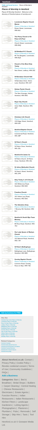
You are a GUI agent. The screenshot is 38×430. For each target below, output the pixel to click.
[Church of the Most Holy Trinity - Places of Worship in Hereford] (7, 70)
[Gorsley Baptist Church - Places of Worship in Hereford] (7, 266)
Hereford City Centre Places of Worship (11, 320)
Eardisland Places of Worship (8, 328)
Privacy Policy (8, 363)
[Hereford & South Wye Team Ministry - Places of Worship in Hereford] (7, 224)
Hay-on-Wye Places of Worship (9, 331)
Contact (28, 360)
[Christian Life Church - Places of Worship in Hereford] (7, 123)
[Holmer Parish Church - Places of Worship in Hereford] (7, 95)
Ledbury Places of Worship (8, 325)
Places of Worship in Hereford (25, 26)
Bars (16, 379)
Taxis (25, 414)
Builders (31, 383)
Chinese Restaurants (14, 389)
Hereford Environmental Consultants (10, 346)
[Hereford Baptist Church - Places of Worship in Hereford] (7, 136)
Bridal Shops (19, 383)
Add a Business (10, 375)
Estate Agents (22, 392)
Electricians (7, 392)
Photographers (9, 408)
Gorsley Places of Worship (8, 329)
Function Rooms (10, 395)
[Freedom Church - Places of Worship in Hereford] (7, 199)
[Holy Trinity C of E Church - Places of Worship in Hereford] (7, 186)
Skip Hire (16, 414)
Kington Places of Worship (8, 334)
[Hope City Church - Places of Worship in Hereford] (7, 108)
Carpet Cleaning (11, 386)
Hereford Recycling (6, 351)
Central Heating (28, 386)
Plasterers (23, 408)
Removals (25, 411)
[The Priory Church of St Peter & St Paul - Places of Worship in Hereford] (7, 43)
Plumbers (6, 411)
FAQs (4, 372)
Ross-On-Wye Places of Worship (9, 323)
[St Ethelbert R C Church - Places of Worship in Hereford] (7, 58)
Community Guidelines (20, 369)
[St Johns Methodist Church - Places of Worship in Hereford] (7, 173)
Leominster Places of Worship (9, 321)
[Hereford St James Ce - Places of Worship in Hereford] (7, 161)
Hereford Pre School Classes (8, 349)
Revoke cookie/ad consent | (15, 366)
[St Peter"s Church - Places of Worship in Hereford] (7, 148)
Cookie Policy (23, 363)
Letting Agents (21, 405)
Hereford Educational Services (9, 344)
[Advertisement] (19, 290)
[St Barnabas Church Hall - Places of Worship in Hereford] (7, 83)
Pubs (16, 411)
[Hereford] (16, 3)
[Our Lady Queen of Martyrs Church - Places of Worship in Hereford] (7, 238)
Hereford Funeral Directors (8, 348)
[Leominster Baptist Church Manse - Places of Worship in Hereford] (7, 28)
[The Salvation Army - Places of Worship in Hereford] (7, 211)
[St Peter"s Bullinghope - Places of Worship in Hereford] (7, 253)
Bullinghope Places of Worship (9, 326)
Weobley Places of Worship (8, 336)
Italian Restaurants (25, 399)
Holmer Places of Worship (8, 333)
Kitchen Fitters (9, 402)
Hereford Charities (6, 343)
